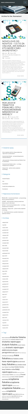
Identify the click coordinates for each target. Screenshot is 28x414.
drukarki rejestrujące (15, 347)
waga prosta (9, 396)
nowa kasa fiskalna (20, 372)
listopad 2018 (5, 263)
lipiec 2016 (4, 317)
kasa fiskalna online (16, 359)
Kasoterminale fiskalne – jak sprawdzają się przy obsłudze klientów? (12, 157)
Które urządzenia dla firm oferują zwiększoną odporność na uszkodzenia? (12, 153)
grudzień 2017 (5, 284)
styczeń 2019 (5, 261)
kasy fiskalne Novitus (17, 367)
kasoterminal (21, 361)
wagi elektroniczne (15, 396)
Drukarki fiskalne (6, 178)
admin (5, 53)
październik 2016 (6, 309)
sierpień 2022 (5, 222)
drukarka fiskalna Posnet (17, 339)
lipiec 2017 (4, 294)
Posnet (23, 374)
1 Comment (7, 58)
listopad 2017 (5, 286)
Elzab (12, 352)
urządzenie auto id (15, 385)
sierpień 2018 (5, 268)
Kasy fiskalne (5, 183)
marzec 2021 (5, 237)
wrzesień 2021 (5, 232)
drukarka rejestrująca (11, 342)
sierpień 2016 (5, 315)
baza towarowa (6, 337)
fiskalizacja (24, 352)
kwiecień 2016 (5, 325)
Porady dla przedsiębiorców (13, 55)
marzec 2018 (5, 279)
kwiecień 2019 (5, 258)
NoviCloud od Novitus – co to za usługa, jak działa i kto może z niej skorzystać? (14, 46)
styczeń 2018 (5, 281)
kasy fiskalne (8, 364)
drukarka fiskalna (18, 337)
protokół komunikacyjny (6, 376)
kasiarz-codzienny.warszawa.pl (8, 2)
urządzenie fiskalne (11, 388)
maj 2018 (4, 273)
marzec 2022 (5, 227)
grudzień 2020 (5, 240)
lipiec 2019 (4, 255)
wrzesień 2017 (5, 289)
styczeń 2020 (5, 250)
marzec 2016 (5, 327)
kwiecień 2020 (5, 248)
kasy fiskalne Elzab (20, 364)
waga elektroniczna (17, 394)
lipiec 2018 (4, 271)
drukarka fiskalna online (6, 339)
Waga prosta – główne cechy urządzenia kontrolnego (11, 168)
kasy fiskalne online (8, 369)
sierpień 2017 (5, 291)
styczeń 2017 (5, 302)
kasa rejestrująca (9, 361)
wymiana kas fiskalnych (11, 397)
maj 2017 (4, 297)
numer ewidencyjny (16, 374)
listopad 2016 (5, 307)
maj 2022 (4, 225)
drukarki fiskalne (9, 344)
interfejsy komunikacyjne (8, 355)
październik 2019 (6, 253)
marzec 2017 (5, 299)
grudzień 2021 (5, 230)
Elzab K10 (16, 352)
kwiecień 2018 (5, 276)
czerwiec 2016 (5, 320)
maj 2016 (4, 322)
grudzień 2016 (5, 304)
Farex (20, 352)
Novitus (14, 372)
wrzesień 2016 (5, 312)
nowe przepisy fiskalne (7, 374)
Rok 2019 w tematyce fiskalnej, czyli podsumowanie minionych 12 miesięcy (11, 109)
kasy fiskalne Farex (6, 367)
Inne (5, 55)
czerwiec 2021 (5, 235)
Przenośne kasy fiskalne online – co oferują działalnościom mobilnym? (11, 165)
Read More (20, 76)
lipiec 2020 (4, 245)
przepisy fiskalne (15, 376)
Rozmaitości (6, 56)
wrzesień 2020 (5, 243)
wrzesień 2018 (5, 266)
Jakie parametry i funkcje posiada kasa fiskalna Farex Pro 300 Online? (13, 161)
